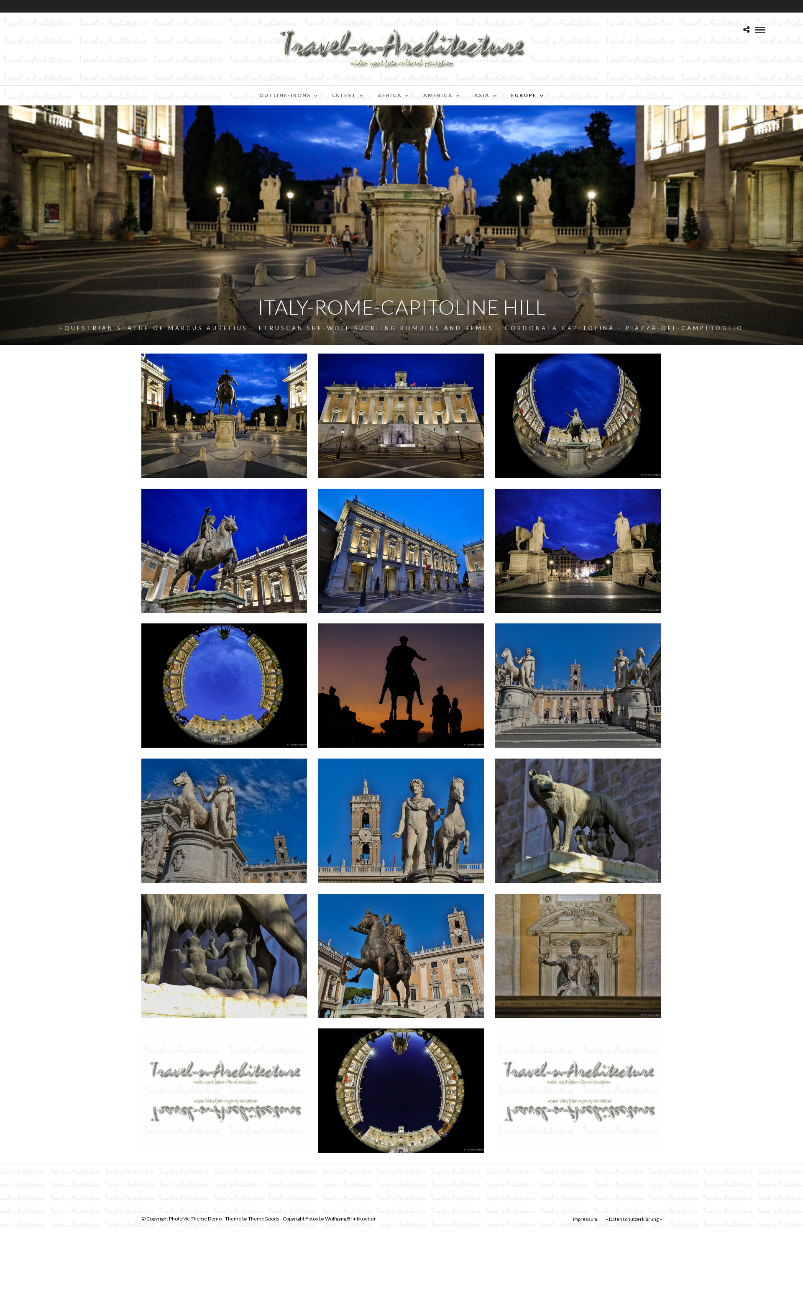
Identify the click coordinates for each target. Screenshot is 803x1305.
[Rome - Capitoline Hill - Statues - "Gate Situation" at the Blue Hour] (578, 551)
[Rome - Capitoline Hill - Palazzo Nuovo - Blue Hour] (401, 551)
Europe (524, 95)
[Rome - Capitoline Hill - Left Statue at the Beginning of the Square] (401, 821)
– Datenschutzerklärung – (634, 1219)
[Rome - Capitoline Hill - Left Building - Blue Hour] (224, 551)
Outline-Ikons (285, 95)
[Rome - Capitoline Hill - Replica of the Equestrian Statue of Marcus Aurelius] (401, 956)
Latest (344, 95)
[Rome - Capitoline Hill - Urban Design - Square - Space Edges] (224, 685)
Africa (390, 95)
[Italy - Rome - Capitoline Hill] (224, 821)
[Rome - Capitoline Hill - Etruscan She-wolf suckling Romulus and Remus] (578, 821)
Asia (482, 95)
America (438, 95)
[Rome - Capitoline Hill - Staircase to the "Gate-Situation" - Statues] (578, 685)
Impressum (585, 1219)
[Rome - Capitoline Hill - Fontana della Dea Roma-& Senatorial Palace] (401, 416)
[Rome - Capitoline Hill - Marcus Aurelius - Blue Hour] (224, 416)
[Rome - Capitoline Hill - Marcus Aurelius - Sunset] (401, 685)
